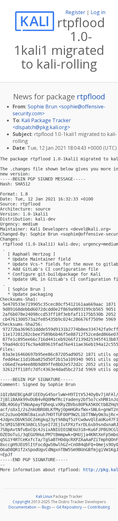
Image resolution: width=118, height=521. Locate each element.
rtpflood (91, 96)
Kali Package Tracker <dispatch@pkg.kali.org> (42, 124)
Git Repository (69, 507)
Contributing (98, 507)
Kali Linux (44, 496)
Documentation (22, 507)
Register (75, 12)
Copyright (21, 501)
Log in (98, 12)
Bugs (46, 507)
